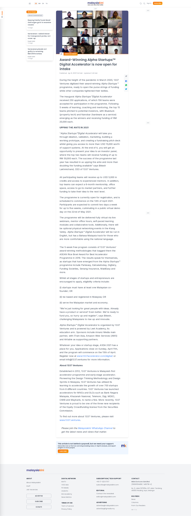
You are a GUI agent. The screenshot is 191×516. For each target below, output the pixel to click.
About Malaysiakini (33, 482)
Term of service (67, 506)
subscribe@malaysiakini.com (107, 485)
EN (36, 3)
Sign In (149, 3)
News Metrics (66, 497)
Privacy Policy (66, 509)
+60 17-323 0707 (102, 482)
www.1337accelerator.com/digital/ (95, 356)
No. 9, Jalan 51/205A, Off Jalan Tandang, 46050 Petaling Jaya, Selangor (146, 489)
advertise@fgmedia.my (105, 508)
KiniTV (63, 482)
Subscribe (157, 3)
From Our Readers (138, 505)
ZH (43, 3)
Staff (28, 486)
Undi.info (64, 491)
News (133, 499)
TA (46, 3)
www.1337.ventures (70, 420)
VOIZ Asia (65, 485)
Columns (134, 502)
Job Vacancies (32, 489)
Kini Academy (66, 494)
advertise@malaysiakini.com (107, 505)
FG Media (65, 488)
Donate (39, 507)
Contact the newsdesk (105, 493)
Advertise (39, 496)
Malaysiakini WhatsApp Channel (95, 428)
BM (39, 3)
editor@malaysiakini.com (106, 497)
